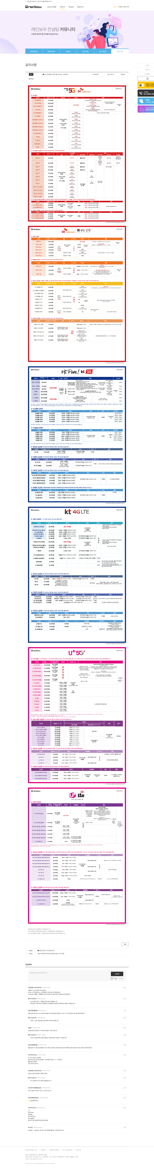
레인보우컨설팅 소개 (31, 1150)
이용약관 (43, 1150)
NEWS (68, 51)
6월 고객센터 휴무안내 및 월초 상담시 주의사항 (51, 953)
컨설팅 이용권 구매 (124, 6)
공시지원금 (102, 51)
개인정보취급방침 (54, 1150)
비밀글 (115, 978)
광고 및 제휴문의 (67, 1150)
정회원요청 (34, 51)
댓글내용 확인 (34, 1100)
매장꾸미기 (80, 7)
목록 (125, 944)
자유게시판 (51, 51)
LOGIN (115, 6)
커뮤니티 (62, 7)
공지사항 (120, 51)
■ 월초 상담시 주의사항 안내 (46, 950)
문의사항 (85, 51)
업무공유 (71, 7)
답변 (125, 987)
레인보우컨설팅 (51, 7)
